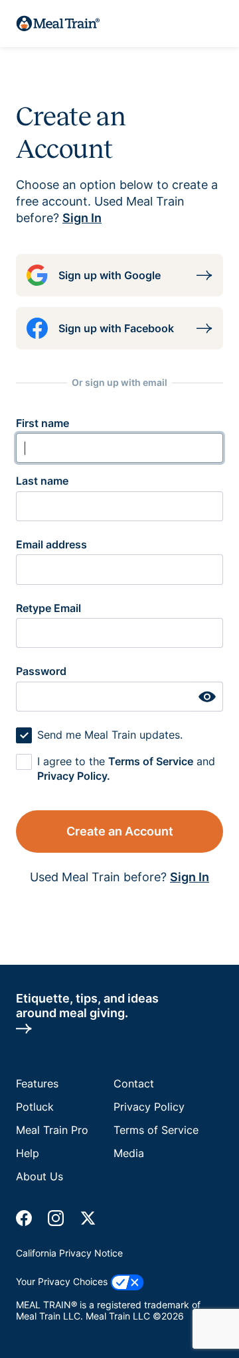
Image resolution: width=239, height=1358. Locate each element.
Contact (134, 1083)
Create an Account (119, 831)
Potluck (35, 1106)
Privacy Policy (149, 1106)
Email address (51, 544)
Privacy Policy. (73, 775)
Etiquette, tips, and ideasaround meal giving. (87, 1005)
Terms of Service (150, 761)
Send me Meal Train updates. (110, 734)
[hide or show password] (207, 696)
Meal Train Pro (52, 1130)
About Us (39, 1176)
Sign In (82, 218)
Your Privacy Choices (63, 1281)
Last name (42, 480)
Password (41, 671)
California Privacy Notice (69, 1253)
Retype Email (48, 608)
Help (27, 1153)
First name (42, 423)
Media (129, 1153)
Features (37, 1083)
